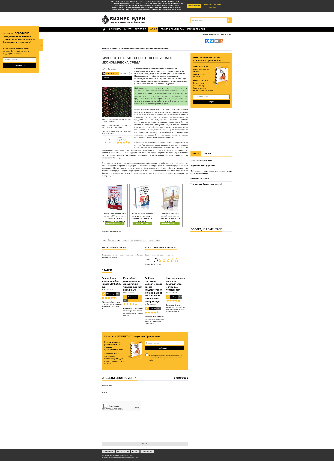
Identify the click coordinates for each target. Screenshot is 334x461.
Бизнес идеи (115, 29)
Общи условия (147, 452)
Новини (153, 29)
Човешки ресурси (196, 29)
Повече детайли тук (114, 223)
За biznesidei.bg (123, 452)
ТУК (141, 10)
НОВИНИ (208, 153)
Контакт (135, 452)
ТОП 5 (196, 153)
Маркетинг (140, 29)
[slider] (168, 260)
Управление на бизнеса (172, 29)
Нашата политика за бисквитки (212, 6)
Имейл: (105, 393)
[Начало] (104, 29)
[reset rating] (156, 260)
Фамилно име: (107, 385)
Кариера (128, 29)
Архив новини (108, 452)
